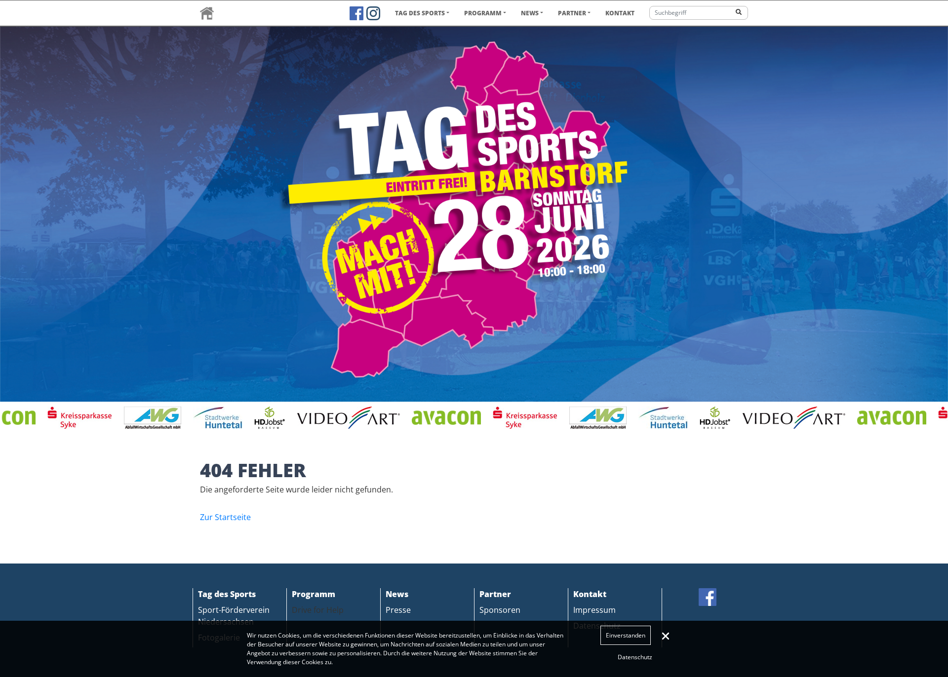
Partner (572, 13)
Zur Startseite (225, 517)
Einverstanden (625, 635)
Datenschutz (635, 657)
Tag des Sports (420, 13)
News (530, 13)
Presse (398, 609)
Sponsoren (499, 609)
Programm (483, 13)
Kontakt (619, 13)
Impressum (594, 609)
